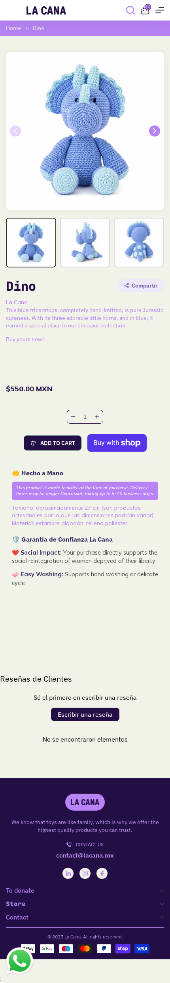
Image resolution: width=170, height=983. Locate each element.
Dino (38, 28)
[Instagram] (85, 873)
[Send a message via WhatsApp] (20, 961)
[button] (154, 130)
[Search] (130, 10)
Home (13, 28)
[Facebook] (102, 873)
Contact (17, 917)
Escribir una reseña (85, 714)
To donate (20, 890)
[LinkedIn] (68, 873)
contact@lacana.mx (85, 855)
